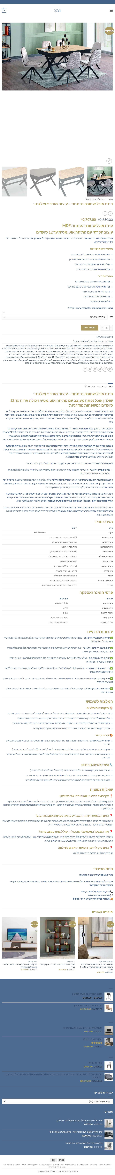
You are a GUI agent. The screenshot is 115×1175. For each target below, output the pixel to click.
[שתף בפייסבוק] (105, 369)
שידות (18, 1165)
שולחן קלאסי (29, 363)
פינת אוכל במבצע (13, 346)
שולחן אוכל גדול (82, 360)
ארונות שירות (58, 1165)
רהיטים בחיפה (20, 354)
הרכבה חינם (103, 346)
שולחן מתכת (60, 363)
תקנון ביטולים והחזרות (57, 1167)
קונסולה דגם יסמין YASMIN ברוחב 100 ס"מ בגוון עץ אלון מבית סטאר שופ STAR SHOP (96, 967)
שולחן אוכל (92, 341)
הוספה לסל (90, 327)
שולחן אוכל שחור (83, 363)
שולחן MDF (40, 357)
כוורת (24, 1165)
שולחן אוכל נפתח (96, 363)
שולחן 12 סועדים (52, 357)
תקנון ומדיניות (82, 1165)
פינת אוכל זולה (79, 348)
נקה (3, 312)
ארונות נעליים (70, 1165)
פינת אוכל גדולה (107, 348)
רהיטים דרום (75, 357)
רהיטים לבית (64, 357)
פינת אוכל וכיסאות (93, 348)
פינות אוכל (101, 341)
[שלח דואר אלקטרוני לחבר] (95, 369)
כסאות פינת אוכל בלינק (84, 853)
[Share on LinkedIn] (85, 369)
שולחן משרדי (33, 1165)
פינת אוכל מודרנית (68, 351)
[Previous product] (105, 213)
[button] (111, 10)
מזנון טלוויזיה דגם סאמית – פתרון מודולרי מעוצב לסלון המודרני (20, 965)
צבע (111, 317)
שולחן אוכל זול (54, 360)
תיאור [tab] (110, 386)
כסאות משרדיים (45, 1165)
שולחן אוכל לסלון (29, 360)
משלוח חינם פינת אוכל (89, 346)
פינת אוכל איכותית (43, 346)
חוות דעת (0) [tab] (90, 386)
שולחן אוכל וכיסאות (67, 360)
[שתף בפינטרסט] (90, 369)
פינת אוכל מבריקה (83, 351)
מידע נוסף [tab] (101, 386)
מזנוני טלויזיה (9, 1165)
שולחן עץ (51, 363)
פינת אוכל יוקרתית (41, 348)
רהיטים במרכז (100, 357)
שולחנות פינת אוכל (93, 199)
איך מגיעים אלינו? (105, 1165)
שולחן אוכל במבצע (96, 360)
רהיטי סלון (31, 354)
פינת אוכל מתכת (26, 351)
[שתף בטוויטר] (100, 369)
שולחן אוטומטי (30, 357)
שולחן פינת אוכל (41, 363)
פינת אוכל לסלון (96, 351)
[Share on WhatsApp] (110, 369)
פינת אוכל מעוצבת (53, 351)
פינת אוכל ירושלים (27, 348)
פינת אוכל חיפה (55, 348)
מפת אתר (93, 1165)
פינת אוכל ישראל (12, 348)
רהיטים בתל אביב (87, 357)
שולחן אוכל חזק (42, 360)
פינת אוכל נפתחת (12, 351)
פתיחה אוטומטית (52, 354)
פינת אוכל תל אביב (66, 354)
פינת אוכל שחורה (80, 354)
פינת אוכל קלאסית (95, 354)
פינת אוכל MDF (57, 346)
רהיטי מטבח (40, 354)
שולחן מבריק (71, 363)
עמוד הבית (108, 199)
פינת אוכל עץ (108, 354)
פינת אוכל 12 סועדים (72, 346)
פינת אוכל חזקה (67, 348)
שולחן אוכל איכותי (17, 357)
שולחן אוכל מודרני (15, 360)
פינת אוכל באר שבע (27, 346)
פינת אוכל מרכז (39, 351)
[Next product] (110, 213)
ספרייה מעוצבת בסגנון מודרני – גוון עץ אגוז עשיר (57, 965)
